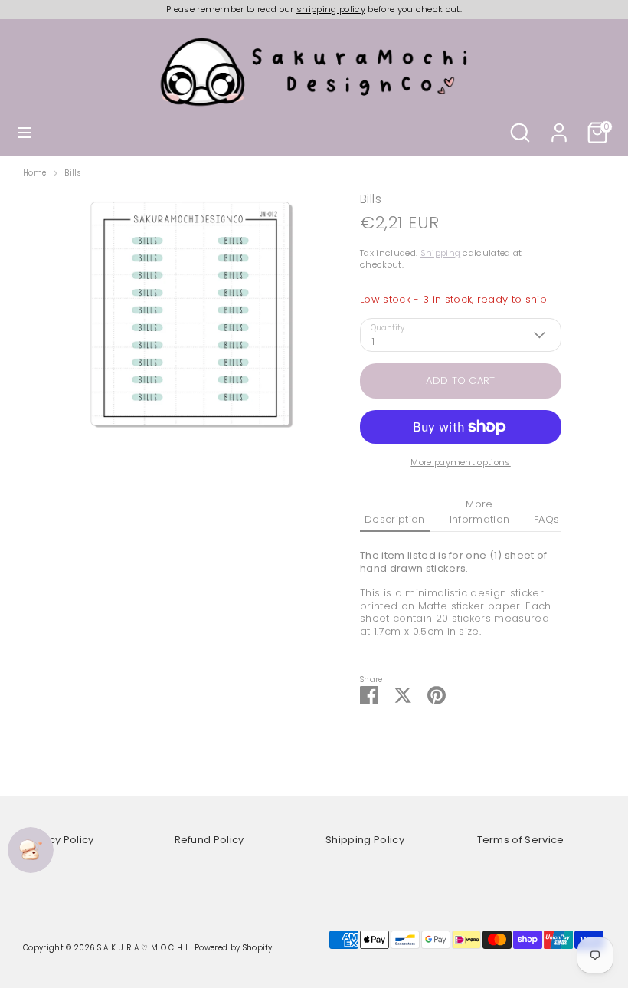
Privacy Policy (58, 839)
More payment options (460, 462)
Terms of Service (520, 839)
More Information (480, 512)
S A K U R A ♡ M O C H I (144, 948)
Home (34, 173)
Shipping (440, 253)
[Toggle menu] (24, 132)
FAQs (546, 519)
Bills (72, 173)
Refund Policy (209, 839)
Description (395, 519)
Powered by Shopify (233, 948)
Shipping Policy (364, 839)
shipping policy (330, 9)
